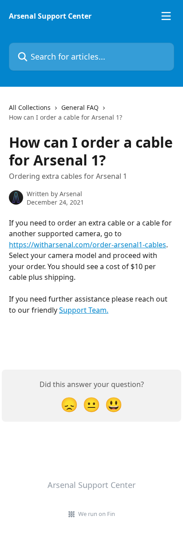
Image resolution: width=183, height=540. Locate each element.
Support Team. (83, 310)
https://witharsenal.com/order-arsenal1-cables (87, 245)
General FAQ (80, 107)
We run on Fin (96, 514)
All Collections (30, 107)
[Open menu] (166, 16)
